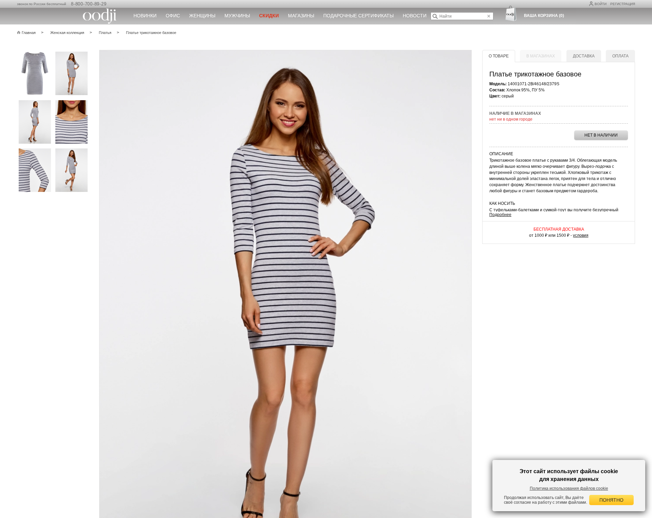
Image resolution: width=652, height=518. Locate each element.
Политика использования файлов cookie (569, 488)
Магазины (301, 15)
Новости (415, 15)
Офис (173, 15)
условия (580, 235)
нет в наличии (601, 135)
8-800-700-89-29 (88, 3)
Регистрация (622, 4)
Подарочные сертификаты (358, 15)
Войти (600, 4)
